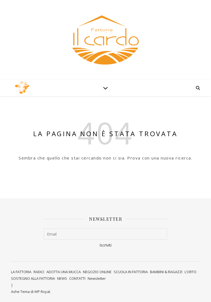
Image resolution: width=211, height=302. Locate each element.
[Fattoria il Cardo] (22, 88)
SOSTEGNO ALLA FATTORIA (33, 278)
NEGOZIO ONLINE (97, 271)
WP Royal (42, 291)
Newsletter (97, 278)
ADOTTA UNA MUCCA (63, 271)
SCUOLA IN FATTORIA (131, 271)
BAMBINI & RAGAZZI (166, 271)
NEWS (62, 278)
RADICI (39, 271)
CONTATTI (77, 278)
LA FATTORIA (21, 271)
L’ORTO (190, 271)
